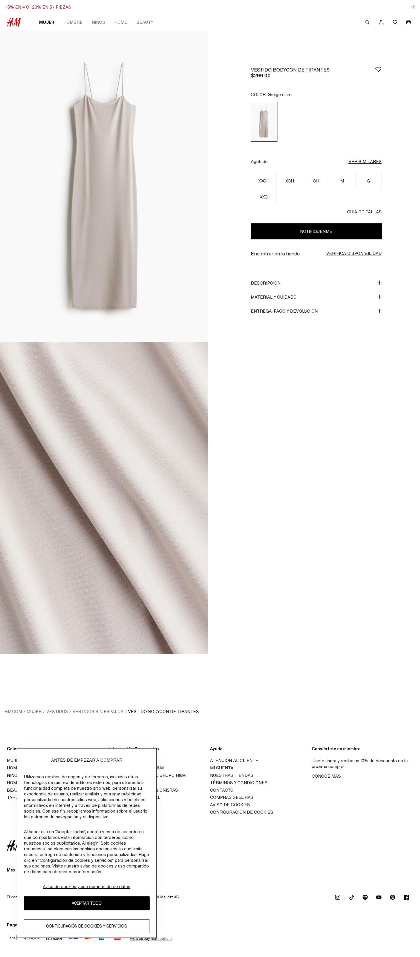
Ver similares (365, 161)
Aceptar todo (87, 903)
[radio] (264, 122)
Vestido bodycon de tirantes (163, 711)
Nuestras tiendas (231, 775)
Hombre (73, 22)
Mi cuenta (221, 767)
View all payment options (151, 938)
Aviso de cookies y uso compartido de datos (86, 886)
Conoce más (326, 776)
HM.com (13, 711)
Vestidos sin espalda (98, 711)
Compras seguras (231, 797)
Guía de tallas (364, 211)
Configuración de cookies (241, 812)
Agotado (259, 161)
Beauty (144, 22)
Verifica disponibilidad (354, 253)
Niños (98, 22)
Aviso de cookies (230, 804)
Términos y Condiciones (238, 782)
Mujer (46, 22)
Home (120, 22)
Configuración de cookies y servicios (86, 926)
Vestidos (57, 711)
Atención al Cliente (234, 760)
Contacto (221, 790)
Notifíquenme (316, 231)
